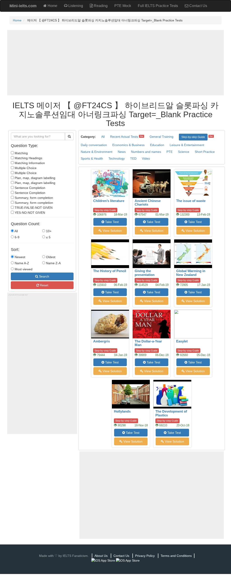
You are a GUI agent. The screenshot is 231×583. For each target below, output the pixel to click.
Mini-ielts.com (23, 6)
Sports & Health (92, 158)
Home (52, 6)
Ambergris (101, 341)
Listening (75, 6)
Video (146, 158)
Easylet (182, 341)
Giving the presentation (145, 273)
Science (183, 152)
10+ (48, 231)
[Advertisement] (115, 62)
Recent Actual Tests (124, 136)
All (16, 231)
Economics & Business (128, 145)
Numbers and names (146, 152)
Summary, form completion (33, 198)
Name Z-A (53, 263)
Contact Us (197, 6)
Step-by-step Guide (193, 137)
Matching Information (29, 163)
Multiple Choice (25, 168)
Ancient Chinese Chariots (148, 203)
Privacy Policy (145, 556)
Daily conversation (94, 145)
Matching (21, 153)
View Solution (112, 230)
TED (133, 158)
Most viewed (23, 269)
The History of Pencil (109, 271)
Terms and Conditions (176, 556)
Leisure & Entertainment (187, 145)
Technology (117, 158)
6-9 (16, 237)
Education (157, 145)
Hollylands (122, 411)
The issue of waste (191, 201)
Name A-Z (21, 263)
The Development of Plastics (171, 413)
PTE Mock (122, 6)
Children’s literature (108, 201)
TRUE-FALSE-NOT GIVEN (33, 207)
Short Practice (205, 152)
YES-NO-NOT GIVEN (29, 212)
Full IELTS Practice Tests (158, 6)
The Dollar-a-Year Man (148, 343)
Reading (100, 6)
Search (43, 276)
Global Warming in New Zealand (190, 273)
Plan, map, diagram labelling (34, 178)
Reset (43, 285)
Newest (19, 257)
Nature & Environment (96, 152)
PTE (169, 152)
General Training (161, 136)
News (122, 152)
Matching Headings (28, 158)
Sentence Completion (29, 188)
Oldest (50, 257)
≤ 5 (48, 237)
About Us (101, 556)
